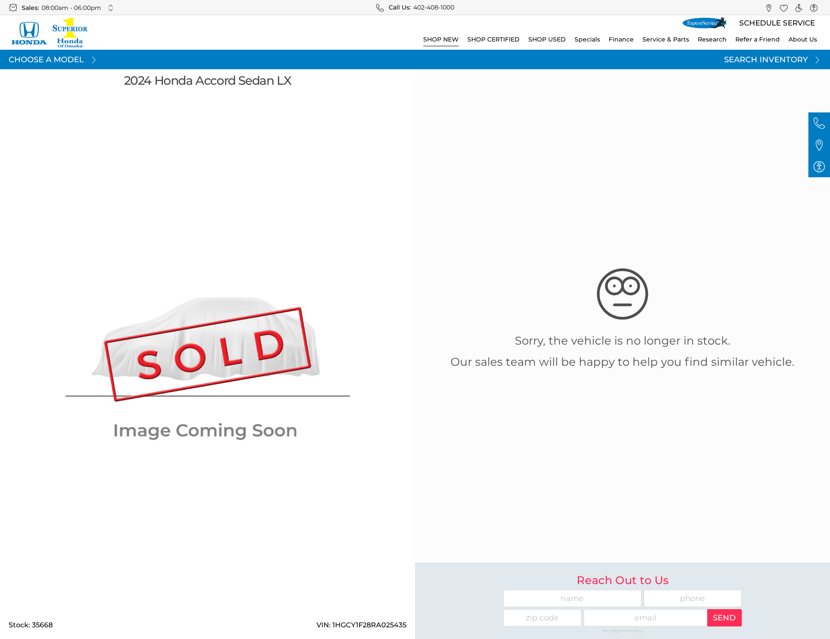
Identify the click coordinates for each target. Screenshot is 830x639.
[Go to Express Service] (704, 23)
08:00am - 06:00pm (71, 8)
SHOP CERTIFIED (493, 39)
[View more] (110, 7)
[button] (768, 7)
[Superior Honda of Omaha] (49, 32)
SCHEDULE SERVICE (777, 23)
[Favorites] (783, 7)
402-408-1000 (433, 7)
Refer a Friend (757, 39)
